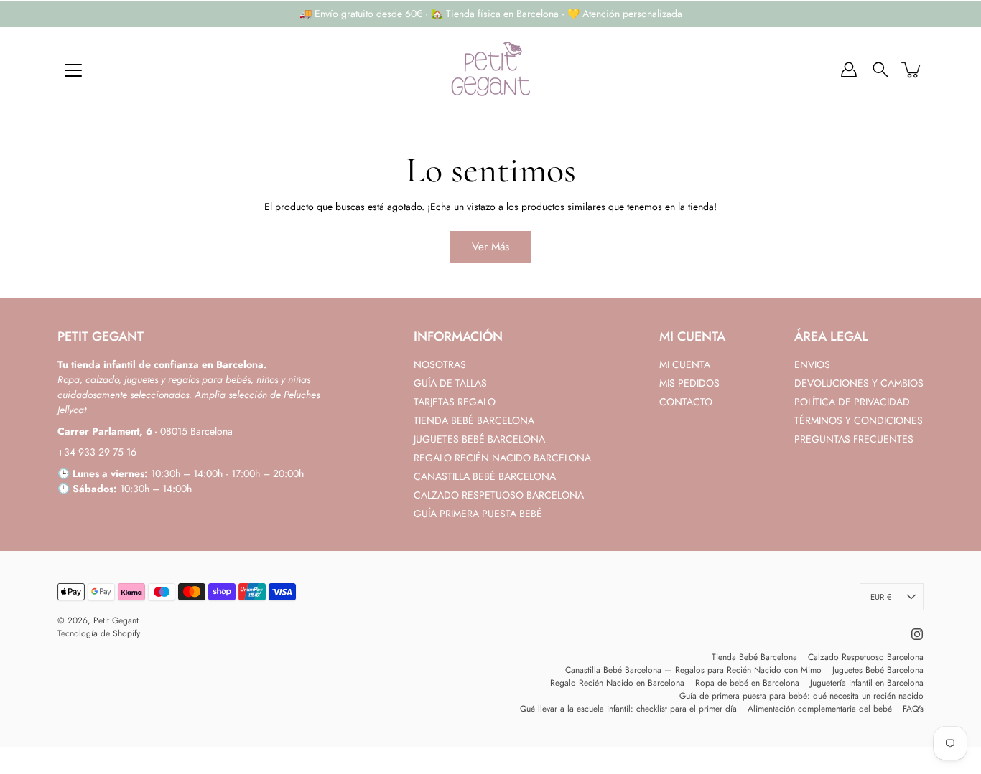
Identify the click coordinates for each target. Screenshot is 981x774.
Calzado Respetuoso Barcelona (866, 657)
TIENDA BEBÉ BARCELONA (474, 420)
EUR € (880, 597)
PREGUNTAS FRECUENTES (853, 439)
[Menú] (73, 70)
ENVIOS (812, 364)
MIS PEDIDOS (689, 383)
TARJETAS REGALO (455, 402)
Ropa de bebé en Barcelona (747, 682)
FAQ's (913, 708)
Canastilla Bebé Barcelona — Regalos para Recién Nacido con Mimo (693, 670)
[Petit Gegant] (490, 69)
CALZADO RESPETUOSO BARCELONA (499, 495)
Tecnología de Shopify (98, 633)
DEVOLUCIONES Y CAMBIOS (859, 383)
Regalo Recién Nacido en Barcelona (617, 682)
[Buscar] (880, 69)
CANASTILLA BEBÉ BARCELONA (485, 476)
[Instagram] (917, 634)
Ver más (490, 247)
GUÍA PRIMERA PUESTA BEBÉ (478, 513)
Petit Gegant (116, 620)
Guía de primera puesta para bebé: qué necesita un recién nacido (801, 695)
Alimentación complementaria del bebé (820, 708)
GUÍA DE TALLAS (450, 383)
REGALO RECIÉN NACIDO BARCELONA (502, 457)
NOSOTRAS (440, 364)
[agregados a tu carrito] (912, 69)
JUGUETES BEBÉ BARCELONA (479, 439)
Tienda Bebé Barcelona (754, 657)
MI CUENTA (684, 364)
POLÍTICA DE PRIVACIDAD (852, 402)
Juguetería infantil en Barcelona (867, 682)
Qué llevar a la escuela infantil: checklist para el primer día (628, 708)
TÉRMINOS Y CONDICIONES (858, 420)
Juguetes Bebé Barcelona (878, 670)
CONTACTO (685, 402)
